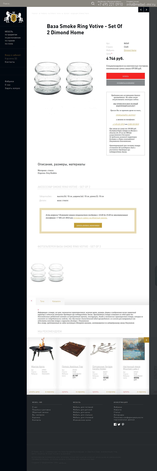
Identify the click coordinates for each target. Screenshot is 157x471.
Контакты (10, 62)
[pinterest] (123, 424)
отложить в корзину (125, 82)
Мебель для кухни (81, 412)
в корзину (49, 391)
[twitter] (119, 424)
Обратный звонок (40, 412)
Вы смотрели (38, 415)
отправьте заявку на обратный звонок (90, 217)
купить (126, 76)
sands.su (62, 463)
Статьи (117, 412)
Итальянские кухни (82, 420)
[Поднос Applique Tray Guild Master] (72, 349)
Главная (35, 13)
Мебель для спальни (83, 415)
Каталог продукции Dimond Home (76, 13)
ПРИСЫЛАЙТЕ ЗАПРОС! (125, 115)
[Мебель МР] (13, 17)
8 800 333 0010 (133, 124)
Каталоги (56, 301)
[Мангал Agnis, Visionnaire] (42, 349)
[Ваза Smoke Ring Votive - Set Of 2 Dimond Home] (47, 272)
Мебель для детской (82, 409)
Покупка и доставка (41, 409)
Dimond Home (56, 13)
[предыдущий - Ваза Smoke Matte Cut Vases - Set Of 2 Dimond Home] (141, 9)
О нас (8, 84)
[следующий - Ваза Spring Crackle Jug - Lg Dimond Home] (146, 9)
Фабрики (9, 81)
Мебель (9, 31)
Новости (118, 409)
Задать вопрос (12, 88)
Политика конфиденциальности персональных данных (128, 418)
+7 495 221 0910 (110, 4)
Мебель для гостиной (83, 407)
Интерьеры (119, 415)
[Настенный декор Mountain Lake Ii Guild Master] (134, 349)
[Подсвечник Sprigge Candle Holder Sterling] (103, 349)
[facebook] (115, 424)
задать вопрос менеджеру (88, 225)
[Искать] (92, 3)
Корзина (11, 58)
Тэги (42, 301)
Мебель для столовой (83, 417)
